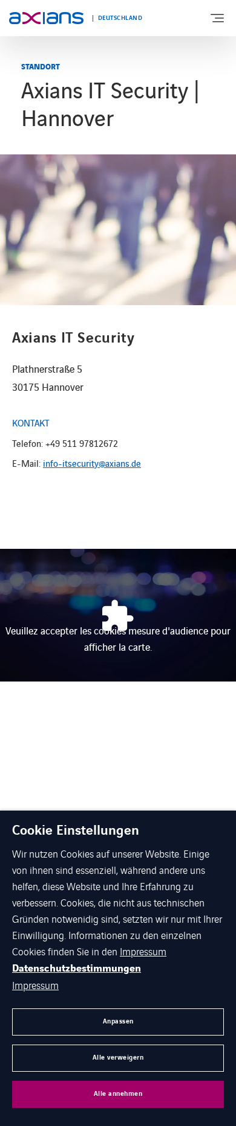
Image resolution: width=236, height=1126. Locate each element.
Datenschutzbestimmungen (76, 968)
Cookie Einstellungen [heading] (75, 831)
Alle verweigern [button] (118, 1057)
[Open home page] (46, 18)
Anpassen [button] (118, 1021)
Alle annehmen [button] (118, 1093)
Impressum (143, 951)
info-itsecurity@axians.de (92, 463)
